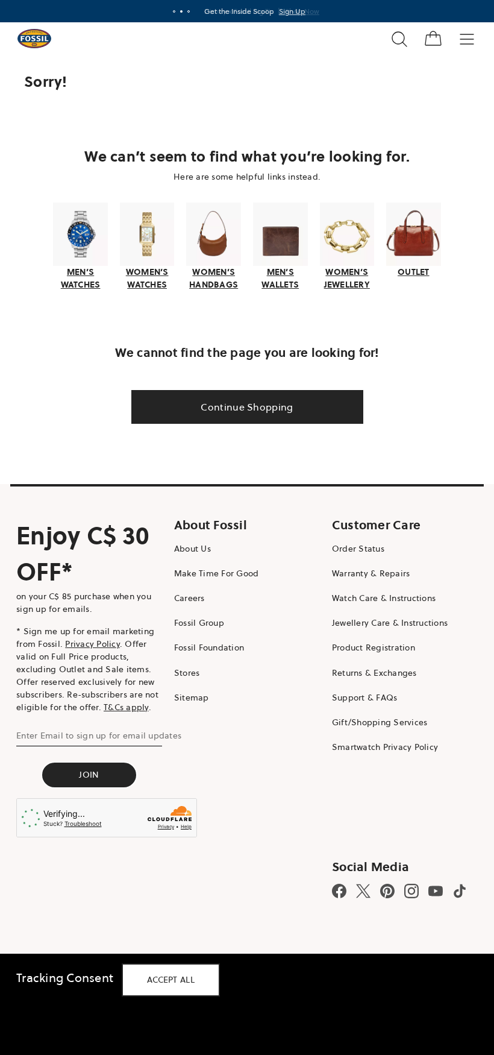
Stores (184, 671)
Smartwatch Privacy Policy (379, 746)
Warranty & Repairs (365, 571)
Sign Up (288, 11)
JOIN (88, 773)
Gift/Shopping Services (374, 721)
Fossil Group (196, 622)
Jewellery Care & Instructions (384, 622)
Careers (186, 597)
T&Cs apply (126, 705)
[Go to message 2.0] (177, 11)
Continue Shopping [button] (242, 405)
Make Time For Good (213, 571)
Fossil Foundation (206, 646)
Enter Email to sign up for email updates (98, 734)
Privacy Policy (92, 642)
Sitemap (188, 696)
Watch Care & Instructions (378, 597)
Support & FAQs (359, 696)
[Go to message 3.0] (184, 11)
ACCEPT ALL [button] (171, 980)
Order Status (352, 547)
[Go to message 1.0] (170, 11)
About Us (189, 547)
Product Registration (367, 646)
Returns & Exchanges (368, 671)
